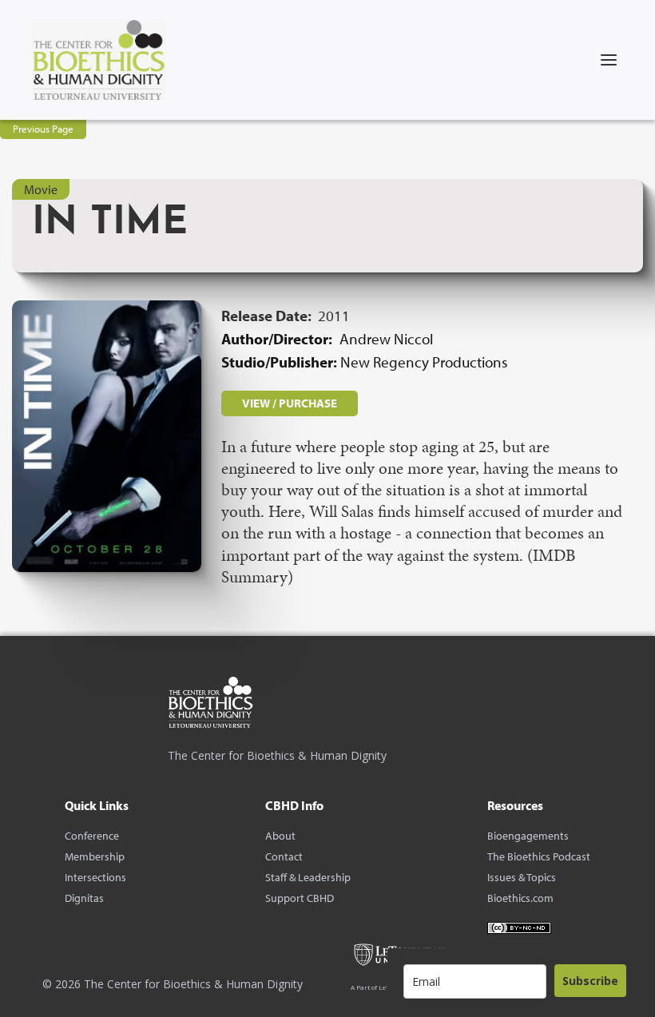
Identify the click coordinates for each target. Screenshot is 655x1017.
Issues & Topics (521, 877)
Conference (92, 835)
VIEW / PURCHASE (289, 403)
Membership (95, 856)
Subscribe (590, 980)
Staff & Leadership (308, 877)
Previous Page (43, 128)
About (280, 835)
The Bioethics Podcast (538, 856)
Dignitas (84, 898)
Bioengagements (528, 835)
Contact (284, 856)
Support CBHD (299, 898)
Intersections (95, 877)
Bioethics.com (520, 898)
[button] (608, 60)
